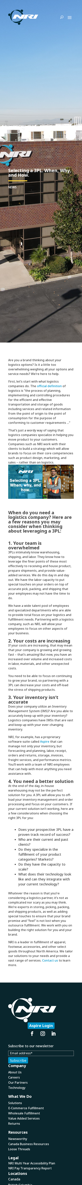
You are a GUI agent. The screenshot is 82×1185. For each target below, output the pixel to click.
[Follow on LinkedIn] (53, 1033)
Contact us (50, 960)
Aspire (44, 741)
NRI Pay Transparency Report (30, 1168)
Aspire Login (41, 1025)
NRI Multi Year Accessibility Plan (31, 1163)
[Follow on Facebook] (32, 1033)
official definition (49, 386)
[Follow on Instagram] (42, 1033)
